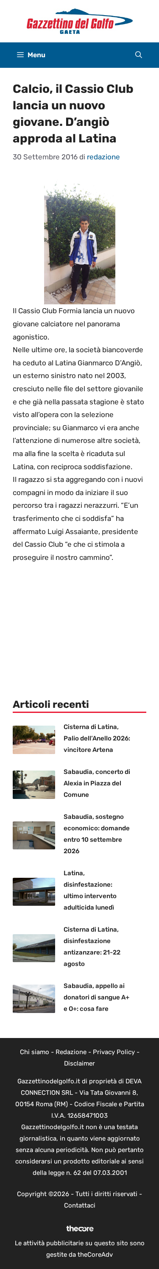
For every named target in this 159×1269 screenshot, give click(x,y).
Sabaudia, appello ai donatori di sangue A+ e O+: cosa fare (96, 997)
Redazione (71, 1052)
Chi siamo (34, 1052)
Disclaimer (79, 1063)
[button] (139, 55)
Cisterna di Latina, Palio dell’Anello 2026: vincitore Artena (97, 738)
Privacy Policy (114, 1052)
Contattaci (79, 1205)
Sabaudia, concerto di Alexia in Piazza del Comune (97, 783)
